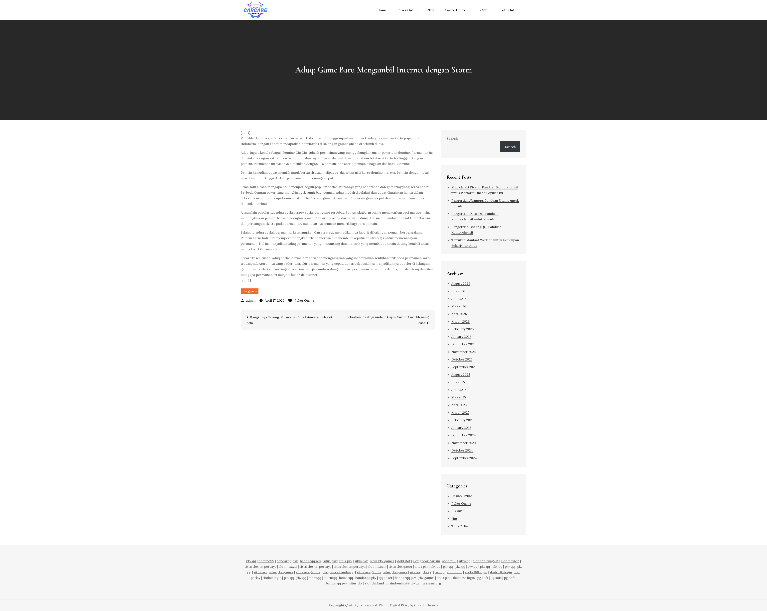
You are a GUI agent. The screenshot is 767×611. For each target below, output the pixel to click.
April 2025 (459, 405)
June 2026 (458, 299)
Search (452, 139)
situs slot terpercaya (260, 566)
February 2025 (462, 420)
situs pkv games (382, 561)
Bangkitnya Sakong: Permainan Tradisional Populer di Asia (289, 320)
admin (250, 300)
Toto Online (509, 10)
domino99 (266, 561)
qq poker (385, 578)
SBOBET (483, 10)
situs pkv (330, 561)
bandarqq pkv (287, 561)
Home (382, 10)
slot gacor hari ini (426, 561)
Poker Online (407, 10)
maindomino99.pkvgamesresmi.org (413, 583)
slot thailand (374, 583)
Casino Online (455, 10)
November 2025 (463, 352)
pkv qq (251, 561)
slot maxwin (510, 561)
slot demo (454, 572)
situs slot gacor (400, 566)
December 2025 (463, 344)
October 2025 (461, 359)
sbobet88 (449, 561)
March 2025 (460, 412)
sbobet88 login (476, 572)
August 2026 (460, 283)
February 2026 (462, 329)
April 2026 (459, 314)
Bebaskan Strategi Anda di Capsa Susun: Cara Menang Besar (387, 320)
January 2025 (461, 428)
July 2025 (458, 382)
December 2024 (463, 435)
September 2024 (464, 458)
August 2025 (460, 374)
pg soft (482, 578)
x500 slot (403, 561)
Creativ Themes (426, 605)
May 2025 (458, 397)
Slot (431, 10)
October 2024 (462, 450)
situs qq (465, 561)
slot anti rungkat (486, 561)
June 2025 (458, 390)
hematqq (346, 578)
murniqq (330, 578)
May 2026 (458, 306)
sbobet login (272, 578)
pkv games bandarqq (338, 572)
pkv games (249, 291)
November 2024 (463, 443)
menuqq (315, 578)
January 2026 (461, 337)
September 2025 (463, 367)
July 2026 (458, 291)
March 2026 (460, 321)
